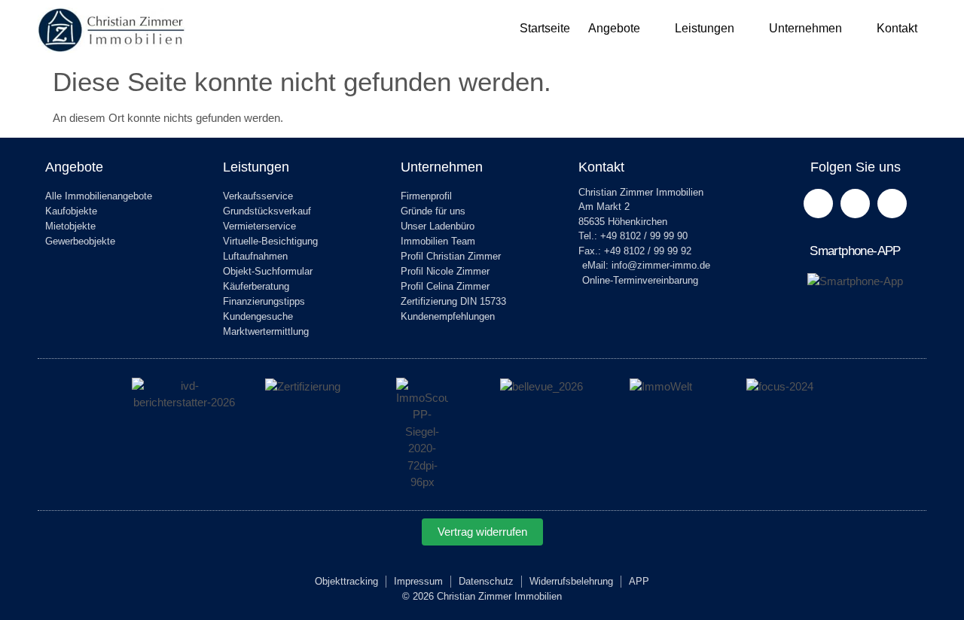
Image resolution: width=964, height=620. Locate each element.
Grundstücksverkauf (267, 211)
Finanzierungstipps (264, 301)
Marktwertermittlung (266, 331)
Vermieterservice (259, 226)
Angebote (614, 28)
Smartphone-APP (855, 251)
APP (639, 581)
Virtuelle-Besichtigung (270, 241)
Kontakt (897, 28)
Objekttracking (346, 581)
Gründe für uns (433, 211)
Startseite (545, 28)
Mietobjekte (70, 226)
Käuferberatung (256, 286)
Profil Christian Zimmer (451, 256)
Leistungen (704, 28)
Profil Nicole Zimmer (445, 271)
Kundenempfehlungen (448, 316)
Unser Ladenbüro (437, 226)
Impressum (418, 581)
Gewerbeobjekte (80, 241)
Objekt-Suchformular (268, 271)
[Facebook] (818, 203)
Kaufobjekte (71, 211)
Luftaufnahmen (255, 256)
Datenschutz (486, 581)
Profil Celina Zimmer (445, 286)
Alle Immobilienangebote (98, 196)
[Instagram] (892, 203)
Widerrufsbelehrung (571, 581)
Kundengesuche (258, 316)
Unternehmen (805, 28)
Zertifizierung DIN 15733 (453, 301)
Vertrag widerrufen (482, 531)
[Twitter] (855, 203)
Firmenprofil (426, 196)
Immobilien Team (438, 241)
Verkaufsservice (258, 196)
